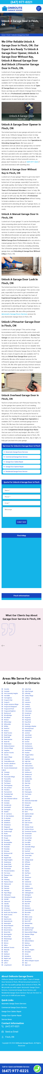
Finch (8, 35)
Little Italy (27, 692)
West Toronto (8, 732)
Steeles (6, 811)
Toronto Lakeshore (9, 763)
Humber (27, 752)
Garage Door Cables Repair (13, 461)
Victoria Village (8, 747)
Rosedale (7, 839)
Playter (6, 876)
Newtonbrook (8, 920)
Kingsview (28, 719)
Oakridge (6, 905)
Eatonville (27, 817)
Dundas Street (29, 826)
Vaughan (6, 749)
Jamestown (28, 736)
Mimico (6, 942)
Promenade (7, 868)
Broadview (28, 901)
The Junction (8, 787)
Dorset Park (28, 837)
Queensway (7, 861)
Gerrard (27, 784)
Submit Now (21, 521)
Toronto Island (8, 765)
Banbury (27, 942)
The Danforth (8, 791)
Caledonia (28, 890)
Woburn (6, 719)
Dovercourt (28, 835)
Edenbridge (28, 815)
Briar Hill (27, 903)
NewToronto (7, 918)
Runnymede (7, 835)
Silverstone (7, 824)
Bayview (27, 936)
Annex (26, 953)
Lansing (27, 703)
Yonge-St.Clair (8, 699)
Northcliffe (7, 909)
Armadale (28, 951)
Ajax (26, 962)
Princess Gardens (9, 870)
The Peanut (7, 782)
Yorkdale (6, 690)
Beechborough (29, 927)
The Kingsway (8, 784)
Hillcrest (27, 756)
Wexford (6, 728)
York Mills (7, 695)
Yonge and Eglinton (10, 710)
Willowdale (7, 723)
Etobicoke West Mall (31, 800)
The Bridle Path (8, 793)
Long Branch (8, 964)
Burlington (28, 894)
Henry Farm (28, 763)
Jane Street (28, 734)
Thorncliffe (7, 778)
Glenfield (27, 780)
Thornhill (6, 774)
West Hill (6, 741)
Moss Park (7, 931)
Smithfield (7, 820)
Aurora (27, 947)
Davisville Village (30, 846)
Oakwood (7, 901)
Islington (27, 738)
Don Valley (28, 839)
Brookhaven (28, 896)
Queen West (7, 863)
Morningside (8, 933)
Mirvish (6, 940)
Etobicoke (28, 802)
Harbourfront (29, 765)
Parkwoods (7, 883)
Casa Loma (28, 883)
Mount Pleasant (8, 925)
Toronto (6, 754)
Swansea (6, 800)
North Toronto (8, 914)
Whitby (6, 725)
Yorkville (6, 688)
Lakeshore (28, 708)
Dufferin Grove (29, 828)
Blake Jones (28, 916)
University (7, 758)
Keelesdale (28, 730)
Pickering (6, 879)
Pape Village (7, 892)
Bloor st (27, 914)
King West (28, 721)
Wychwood (7, 712)
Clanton (27, 865)
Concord (27, 857)
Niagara (6, 916)
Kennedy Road (29, 728)
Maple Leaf (7, 957)
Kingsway (28, 717)
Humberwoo (28, 745)
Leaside (27, 699)
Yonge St (6, 701)
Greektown (28, 776)
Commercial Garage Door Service (15, 456)
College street (29, 859)
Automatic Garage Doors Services (15, 452)
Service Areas (7, 1019)
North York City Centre (10, 911)
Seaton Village (8, 828)
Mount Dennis (8, 929)
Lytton (6, 962)
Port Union (7, 872)
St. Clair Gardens (9, 815)
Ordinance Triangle (9, 896)
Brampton (28, 907)
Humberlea (28, 749)
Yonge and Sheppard (10, 706)
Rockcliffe (7, 844)
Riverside (6, 846)
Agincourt (28, 964)
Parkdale (6, 890)
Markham (7, 955)
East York (27, 820)
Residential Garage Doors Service (15, 471)
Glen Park (27, 782)
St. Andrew (7, 817)
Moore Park (7, 936)
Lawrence (28, 701)
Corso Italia (28, 855)
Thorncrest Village (9, 776)
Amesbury (28, 955)
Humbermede (29, 747)
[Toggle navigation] (38, 8)
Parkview (6, 887)
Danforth (27, 850)
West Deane (7, 743)
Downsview (28, 833)
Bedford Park (29, 929)
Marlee (6, 951)
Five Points (28, 793)
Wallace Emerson (9, 745)
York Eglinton (8, 697)
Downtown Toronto (30, 831)
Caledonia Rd (29, 887)
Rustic (6, 833)
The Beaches (8, 795)
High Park (27, 760)
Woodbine (7, 717)
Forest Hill (28, 789)
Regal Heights (8, 859)
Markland (7, 953)
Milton (6, 944)
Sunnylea (6, 802)
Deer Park (27, 844)
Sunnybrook (7, 804)
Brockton (27, 898)
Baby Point (28, 944)
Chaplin (27, 879)
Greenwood (28, 774)
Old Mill (6, 898)
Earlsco (27, 824)
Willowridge (7, 721)
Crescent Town (29, 852)
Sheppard (7, 826)
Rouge (6, 837)
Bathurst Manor (29, 940)
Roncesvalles (8, 841)
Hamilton (27, 769)
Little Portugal (29, 690)
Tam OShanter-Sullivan (10, 798)
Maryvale (6, 949)
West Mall (7, 736)
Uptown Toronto (9, 752)
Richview (6, 850)
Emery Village (29, 809)
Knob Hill (27, 714)
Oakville (6, 903)
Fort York (27, 787)
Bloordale (28, 911)
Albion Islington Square (32, 960)
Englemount (28, 806)
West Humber (8, 738)
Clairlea (27, 870)
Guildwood (28, 771)
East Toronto (28, 822)
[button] (3, 645)
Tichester (6, 771)
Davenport (28, 848)
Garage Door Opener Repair (13, 466)
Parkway (6, 885)
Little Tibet (28, 688)
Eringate (27, 804)
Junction (27, 732)
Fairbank (27, 798)
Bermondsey (28, 922)
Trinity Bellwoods (9, 760)
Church (27, 874)
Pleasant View (8, 874)
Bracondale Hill (29, 909)
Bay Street (28, 938)
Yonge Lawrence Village (11, 703)
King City (27, 723)
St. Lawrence (8, 813)
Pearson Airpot (8, 881)
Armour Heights (29, 949)
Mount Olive (7, 927)
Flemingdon (28, 791)
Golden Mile (28, 778)
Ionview (27, 741)
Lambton (27, 706)
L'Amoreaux (28, 710)
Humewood (28, 743)
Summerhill (7, 806)
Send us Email (11, 1031)
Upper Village (8, 756)
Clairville (27, 868)
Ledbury (27, 697)
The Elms (6, 789)
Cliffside (27, 861)
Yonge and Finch (9, 708)
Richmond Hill (8, 852)
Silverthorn (7, 822)
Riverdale (6, 848)
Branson (27, 905)
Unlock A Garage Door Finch (20, 35)
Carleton (27, 885)
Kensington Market (30, 725)
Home (3, 35)
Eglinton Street (29, 813)
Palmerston (7, 894)
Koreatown (28, 712)
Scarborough (8, 831)
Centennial (28, 881)
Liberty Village (29, 695)
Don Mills (27, 841)
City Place (27, 872)
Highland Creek (29, 758)
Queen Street (8, 865)
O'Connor (7, 907)
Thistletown (7, 780)
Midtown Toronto (9, 947)
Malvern (6, 960)
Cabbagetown (29, 892)
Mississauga (8, 938)
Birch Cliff (28, 920)
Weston (6, 730)
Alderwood (28, 957)
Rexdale (6, 855)
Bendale (27, 925)
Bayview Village (29, 933)
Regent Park (7, 857)
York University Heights (11, 692)
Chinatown (28, 876)
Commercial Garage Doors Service (14, 1007)
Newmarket (7, 922)
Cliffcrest (27, 863)
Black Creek (28, 918)
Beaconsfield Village (31, 931)
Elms (26, 811)
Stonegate (7, 809)
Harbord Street (29, 767)
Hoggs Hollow (29, 754)
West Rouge (7, 734)
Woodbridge (8, 714)
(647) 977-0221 (22, 2)
